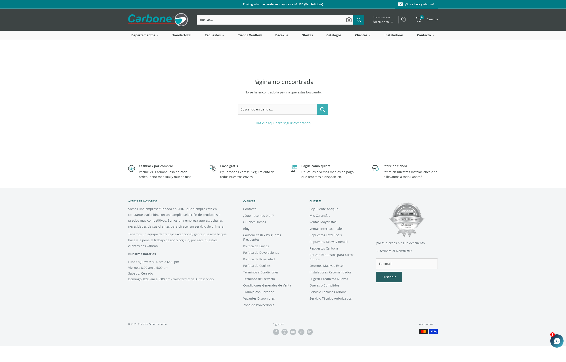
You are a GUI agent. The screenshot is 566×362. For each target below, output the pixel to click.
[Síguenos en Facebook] (276, 332)
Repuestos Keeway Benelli (329, 242)
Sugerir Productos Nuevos (329, 279)
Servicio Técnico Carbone (328, 292)
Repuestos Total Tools (326, 235)
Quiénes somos (254, 222)
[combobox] (275, 20)
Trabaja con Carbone (258, 292)
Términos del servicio (259, 279)
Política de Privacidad (259, 259)
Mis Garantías (320, 215)
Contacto (249, 209)
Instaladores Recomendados (331, 272)
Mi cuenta (381, 21)
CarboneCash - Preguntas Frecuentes (262, 237)
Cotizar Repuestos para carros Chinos (332, 257)
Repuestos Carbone (324, 248)
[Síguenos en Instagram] (284, 332)
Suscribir (389, 277)
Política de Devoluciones (261, 252)
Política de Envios (256, 246)
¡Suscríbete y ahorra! (419, 4)
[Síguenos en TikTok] (301, 332)
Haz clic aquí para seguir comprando (283, 123)
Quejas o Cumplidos (324, 285)
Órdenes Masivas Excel (327, 265)
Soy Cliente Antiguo (324, 209)
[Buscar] (358, 20)
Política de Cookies (257, 265)
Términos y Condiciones (261, 272)
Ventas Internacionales (326, 228)
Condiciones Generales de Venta (267, 285)
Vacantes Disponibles (259, 298)
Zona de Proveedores (258, 305)
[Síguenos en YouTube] (293, 332)
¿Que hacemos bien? (258, 215)
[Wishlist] (403, 19)
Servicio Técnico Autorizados (331, 298)
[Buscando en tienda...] (322, 109)
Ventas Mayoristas (323, 222)
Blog (246, 228)
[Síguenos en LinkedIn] (310, 332)
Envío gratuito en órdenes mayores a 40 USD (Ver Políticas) (283, 4)
